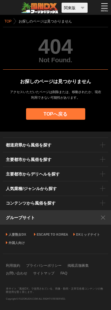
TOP (8, 21)
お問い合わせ (16, 273)
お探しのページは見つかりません (45, 21)
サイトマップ (43, 273)
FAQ (63, 273)
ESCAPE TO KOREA (52, 234)
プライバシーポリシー (44, 265)
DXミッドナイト (88, 234)
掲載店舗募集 (78, 265)
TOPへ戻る (55, 113)
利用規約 (13, 265)
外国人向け (17, 243)
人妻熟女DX (17, 234)
